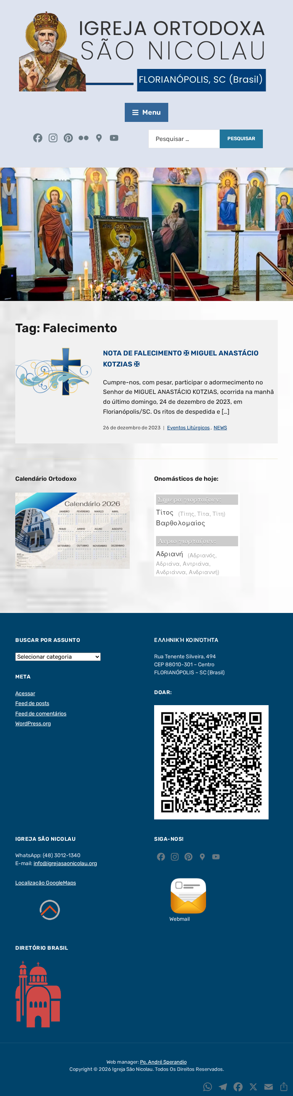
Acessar (25, 693)
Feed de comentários (40, 713)
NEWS (220, 427)
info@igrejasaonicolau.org (65, 863)
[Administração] (129, 139)
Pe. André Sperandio (163, 1062)
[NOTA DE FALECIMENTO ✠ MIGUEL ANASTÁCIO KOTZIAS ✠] (53, 371)
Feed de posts (32, 703)
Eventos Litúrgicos (188, 427)
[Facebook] (37, 139)
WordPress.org (33, 723)
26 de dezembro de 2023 (132, 427)
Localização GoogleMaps (45, 883)
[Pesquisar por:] (184, 139)
